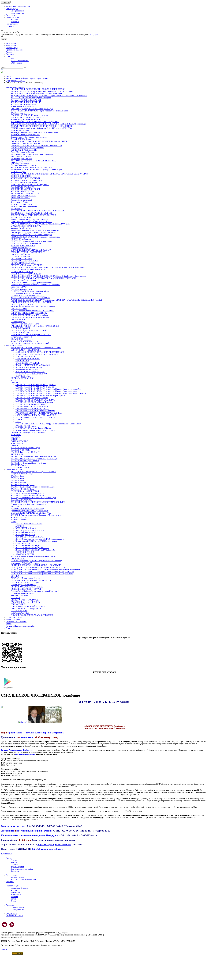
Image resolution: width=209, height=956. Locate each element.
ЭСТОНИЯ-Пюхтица (19, 465)
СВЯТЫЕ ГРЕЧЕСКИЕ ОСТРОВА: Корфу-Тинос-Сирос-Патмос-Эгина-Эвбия (48, 424)
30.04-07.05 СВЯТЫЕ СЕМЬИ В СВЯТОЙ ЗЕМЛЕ (36, 354)
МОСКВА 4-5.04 (18, 559)
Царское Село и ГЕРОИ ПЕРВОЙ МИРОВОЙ (30, 343)
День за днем (11, 875)
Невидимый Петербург (25, 754)
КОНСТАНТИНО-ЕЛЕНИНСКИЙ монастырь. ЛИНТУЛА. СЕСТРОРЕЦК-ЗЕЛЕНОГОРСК (49, 174)
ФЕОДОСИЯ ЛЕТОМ (24, 554)
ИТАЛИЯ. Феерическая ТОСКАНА (26, 452)
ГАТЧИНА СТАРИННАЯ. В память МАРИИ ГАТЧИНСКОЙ (36, 146)
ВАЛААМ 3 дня (17, 478)
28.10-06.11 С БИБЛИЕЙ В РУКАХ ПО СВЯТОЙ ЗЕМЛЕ (39, 352)
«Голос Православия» (20, 61)
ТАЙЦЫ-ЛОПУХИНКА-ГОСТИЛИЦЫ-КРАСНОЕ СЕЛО (35, 326)
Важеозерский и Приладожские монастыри (29, 137)
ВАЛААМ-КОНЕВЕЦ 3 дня (22, 489)
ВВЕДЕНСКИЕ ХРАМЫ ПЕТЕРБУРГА (27, 117)
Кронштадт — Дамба (19, 202)
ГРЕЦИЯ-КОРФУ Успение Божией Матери (33, 428)
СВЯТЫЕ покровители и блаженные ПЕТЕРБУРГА (32, 311)
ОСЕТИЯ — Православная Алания (25, 578)
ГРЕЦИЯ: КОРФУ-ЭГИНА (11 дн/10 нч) (32, 409)
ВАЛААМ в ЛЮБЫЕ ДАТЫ (22, 485)
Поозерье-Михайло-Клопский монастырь (28, 296)
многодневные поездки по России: (34, 830)
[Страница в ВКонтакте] (4, 924)
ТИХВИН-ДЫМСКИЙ (20, 328)
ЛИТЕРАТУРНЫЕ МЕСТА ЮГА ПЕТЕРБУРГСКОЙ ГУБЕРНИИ (38, 211)
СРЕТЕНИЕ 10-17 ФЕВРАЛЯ (27, 363)
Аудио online (11, 43)
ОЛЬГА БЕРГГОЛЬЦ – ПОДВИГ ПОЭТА (28, 252)
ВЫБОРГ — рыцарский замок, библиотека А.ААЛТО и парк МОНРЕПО (41, 128)
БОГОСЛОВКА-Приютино (22, 106)
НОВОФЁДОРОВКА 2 (25, 535)
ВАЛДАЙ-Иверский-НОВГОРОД (25, 491)
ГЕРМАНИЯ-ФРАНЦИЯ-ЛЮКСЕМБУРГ (28, 432)
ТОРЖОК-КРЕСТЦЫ (20, 613)
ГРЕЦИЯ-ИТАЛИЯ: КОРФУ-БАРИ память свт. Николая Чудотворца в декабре (48, 389)
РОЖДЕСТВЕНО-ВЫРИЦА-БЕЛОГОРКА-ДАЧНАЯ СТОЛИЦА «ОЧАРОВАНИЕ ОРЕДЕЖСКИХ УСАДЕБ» (57, 300)
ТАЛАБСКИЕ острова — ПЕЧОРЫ (25, 602)
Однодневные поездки (15, 81)
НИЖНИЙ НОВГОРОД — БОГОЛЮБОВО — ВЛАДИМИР (36, 565)
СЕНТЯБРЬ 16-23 (22, 376)
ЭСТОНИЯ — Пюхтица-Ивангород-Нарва (28, 463)
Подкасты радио (12, 17)
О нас (8, 56)
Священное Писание (19, 888)
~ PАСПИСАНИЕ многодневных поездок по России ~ (33, 472)
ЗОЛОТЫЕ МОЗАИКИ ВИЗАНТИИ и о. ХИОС (35, 415)
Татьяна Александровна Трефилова (45, 732)
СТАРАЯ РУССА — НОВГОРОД (24, 600)
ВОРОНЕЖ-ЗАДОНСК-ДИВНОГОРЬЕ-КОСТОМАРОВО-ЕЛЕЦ (38, 502)
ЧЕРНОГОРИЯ (17, 443)
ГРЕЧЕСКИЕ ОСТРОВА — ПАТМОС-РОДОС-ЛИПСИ (38, 413)
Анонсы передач (17, 877)
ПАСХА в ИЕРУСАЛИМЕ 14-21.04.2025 (32, 365)
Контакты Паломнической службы (20, 626)
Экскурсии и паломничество (18, 6)
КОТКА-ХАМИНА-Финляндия (24, 182)
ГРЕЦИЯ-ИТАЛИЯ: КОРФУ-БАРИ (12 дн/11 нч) (35, 385)
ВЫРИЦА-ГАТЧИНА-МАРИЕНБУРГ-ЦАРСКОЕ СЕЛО (34, 132)
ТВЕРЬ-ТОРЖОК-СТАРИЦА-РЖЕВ (26, 609)
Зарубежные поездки (14, 346)
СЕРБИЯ (14, 439)
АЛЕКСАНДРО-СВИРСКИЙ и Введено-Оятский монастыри (36, 93)
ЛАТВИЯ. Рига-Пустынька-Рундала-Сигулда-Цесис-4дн (34, 459)
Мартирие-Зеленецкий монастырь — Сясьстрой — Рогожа (35, 230)
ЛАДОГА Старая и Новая (21, 204)
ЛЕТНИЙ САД (17, 209)
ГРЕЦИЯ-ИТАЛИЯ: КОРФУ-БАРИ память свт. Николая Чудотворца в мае (46, 391)
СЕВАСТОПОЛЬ (22, 543)
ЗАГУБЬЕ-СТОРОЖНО (21, 156)
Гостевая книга (12, 24)
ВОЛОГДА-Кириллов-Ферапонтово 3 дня (28, 493)
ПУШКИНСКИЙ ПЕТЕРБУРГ (23, 280)
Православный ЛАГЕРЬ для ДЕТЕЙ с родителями (36, 541)
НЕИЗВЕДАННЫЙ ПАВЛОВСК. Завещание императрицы (35, 237)
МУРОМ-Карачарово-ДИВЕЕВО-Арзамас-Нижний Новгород (36, 561)
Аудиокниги (16, 894)
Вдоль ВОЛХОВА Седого (21, 139)
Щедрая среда (11, 914)
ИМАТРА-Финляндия (20, 163)
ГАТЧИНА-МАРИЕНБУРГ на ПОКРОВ (27, 148)
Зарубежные (8, 830)
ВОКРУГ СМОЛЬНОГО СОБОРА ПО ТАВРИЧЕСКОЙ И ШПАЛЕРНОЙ (42, 126)
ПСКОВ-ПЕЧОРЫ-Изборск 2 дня (25, 582)
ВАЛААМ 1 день (18, 113)
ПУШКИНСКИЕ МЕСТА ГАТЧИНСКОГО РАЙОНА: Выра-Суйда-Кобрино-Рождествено (48, 276)
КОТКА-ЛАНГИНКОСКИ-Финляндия (27, 180)
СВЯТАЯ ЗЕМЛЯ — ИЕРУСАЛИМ (26, 350)
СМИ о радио (16, 63)
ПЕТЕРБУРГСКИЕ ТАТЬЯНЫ (23, 263)
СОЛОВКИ (15, 598)
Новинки (14, 19)
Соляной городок (18, 322)
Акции (8, 624)
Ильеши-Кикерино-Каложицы (23, 165)
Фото (13, 58)
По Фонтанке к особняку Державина (26, 293)
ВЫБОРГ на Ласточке (20, 130)
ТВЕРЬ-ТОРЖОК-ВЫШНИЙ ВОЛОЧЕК (28, 606)
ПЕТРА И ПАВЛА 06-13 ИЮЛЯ (28, 367)
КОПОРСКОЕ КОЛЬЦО (21, 176)
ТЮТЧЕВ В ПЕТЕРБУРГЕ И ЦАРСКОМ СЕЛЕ (31, 335)
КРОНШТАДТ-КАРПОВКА (22, 187)
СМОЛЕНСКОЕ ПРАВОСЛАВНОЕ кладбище (30, 317)
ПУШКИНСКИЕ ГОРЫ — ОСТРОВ (26, 589)
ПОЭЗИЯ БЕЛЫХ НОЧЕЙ (22, 272)
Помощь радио (12, 9)
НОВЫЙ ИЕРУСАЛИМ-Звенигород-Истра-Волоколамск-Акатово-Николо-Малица (45, 569)
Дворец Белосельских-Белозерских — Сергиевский (32, 154)
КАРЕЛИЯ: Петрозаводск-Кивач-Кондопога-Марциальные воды (37, 515)
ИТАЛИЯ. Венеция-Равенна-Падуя (25, 448)
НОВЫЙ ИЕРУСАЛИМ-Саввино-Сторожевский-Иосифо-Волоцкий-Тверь (42, 574)
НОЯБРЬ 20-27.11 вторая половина (30, 372)
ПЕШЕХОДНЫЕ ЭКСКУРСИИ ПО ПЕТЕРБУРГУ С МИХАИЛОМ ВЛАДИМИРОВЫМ (48, 267)
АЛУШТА (19, 526)
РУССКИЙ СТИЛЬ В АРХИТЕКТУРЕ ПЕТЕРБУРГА (33, 306)
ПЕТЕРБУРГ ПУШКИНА (21, 259)
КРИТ (18, 422)
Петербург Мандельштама (21, 289)
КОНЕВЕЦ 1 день (18, 172)
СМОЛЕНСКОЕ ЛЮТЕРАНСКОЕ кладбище (29, 315)
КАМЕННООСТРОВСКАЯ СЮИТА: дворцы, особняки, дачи (36, 169)
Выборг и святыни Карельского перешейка (28, 504)
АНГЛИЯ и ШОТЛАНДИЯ (22, 378)
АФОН (13, 380)
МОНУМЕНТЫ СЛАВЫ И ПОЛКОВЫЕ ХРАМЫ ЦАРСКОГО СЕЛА (40, 224)
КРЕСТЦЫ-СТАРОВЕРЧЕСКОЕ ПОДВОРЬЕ (30, 185)
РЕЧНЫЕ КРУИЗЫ (14, 617)
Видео (13, 901)
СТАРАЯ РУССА (18, 319)
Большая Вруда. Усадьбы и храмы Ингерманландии (32, 109)
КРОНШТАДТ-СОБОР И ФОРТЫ (25, 193)
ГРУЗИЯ (14, 445)
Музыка (14, 890)
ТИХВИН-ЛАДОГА (19, 611)
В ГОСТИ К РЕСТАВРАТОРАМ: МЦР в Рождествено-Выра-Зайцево (39, 111)
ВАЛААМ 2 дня (17, 476)
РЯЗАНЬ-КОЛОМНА (20, 595)
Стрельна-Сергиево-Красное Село (25, 324)
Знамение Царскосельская (21, 159)
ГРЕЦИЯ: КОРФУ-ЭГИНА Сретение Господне (35, 411)
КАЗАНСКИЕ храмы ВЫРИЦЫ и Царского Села (31, 167)
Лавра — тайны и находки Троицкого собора (29, 219)
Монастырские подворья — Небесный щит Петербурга (33, 232)
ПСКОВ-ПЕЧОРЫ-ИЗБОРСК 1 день (26, 274)
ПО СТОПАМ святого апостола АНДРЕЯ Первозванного (39, 539)
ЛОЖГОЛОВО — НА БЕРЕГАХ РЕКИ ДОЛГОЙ (31, 213)
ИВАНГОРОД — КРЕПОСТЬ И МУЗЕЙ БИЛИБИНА (33, 161)
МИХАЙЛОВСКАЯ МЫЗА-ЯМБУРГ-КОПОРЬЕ (31, 222)
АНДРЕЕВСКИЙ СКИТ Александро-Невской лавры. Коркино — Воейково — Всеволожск (49, 96)
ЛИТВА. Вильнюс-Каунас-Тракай (25, 461)
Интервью (15, 22)
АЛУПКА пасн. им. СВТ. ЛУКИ (28, 524)
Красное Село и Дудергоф (21, 200)
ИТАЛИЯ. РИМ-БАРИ (20, 450)
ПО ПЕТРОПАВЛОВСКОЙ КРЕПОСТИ (28, 269)
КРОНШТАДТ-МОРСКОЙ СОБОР (25, 189)
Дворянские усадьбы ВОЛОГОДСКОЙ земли (29, 511)
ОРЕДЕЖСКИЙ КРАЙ (20, 254)
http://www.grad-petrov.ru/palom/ (54, 844)
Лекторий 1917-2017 (14, 916)
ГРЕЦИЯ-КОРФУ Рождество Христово (31, 398)
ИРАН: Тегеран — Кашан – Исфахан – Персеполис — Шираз (36, 348)
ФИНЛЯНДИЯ (17, 454)
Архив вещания (17, 867)
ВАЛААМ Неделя (18, 482)
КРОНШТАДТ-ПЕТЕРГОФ (22, 191)
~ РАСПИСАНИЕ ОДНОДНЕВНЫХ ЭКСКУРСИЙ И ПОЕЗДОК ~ (39, 89)
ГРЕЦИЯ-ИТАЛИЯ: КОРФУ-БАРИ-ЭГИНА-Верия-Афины (40, 395)
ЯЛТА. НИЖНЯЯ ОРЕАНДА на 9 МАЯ (32, 548)
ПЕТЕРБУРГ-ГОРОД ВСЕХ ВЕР (24, 261)
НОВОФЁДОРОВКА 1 (25, 532)
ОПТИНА (15, 576)
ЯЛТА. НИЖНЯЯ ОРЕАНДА (27, 545)
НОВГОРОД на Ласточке (21, 239)
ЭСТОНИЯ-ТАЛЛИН (20, 467)
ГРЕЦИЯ (14, 382)
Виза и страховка (13, 619)
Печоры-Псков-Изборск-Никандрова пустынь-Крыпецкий (35, 591)
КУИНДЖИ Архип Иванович (23, 196)
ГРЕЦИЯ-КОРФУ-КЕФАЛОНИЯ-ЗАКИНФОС (35, 400)
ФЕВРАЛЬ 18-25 (22, 361)
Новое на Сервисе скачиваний (23, 879)
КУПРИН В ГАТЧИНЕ (20, 198)
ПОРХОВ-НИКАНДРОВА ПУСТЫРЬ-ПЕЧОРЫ (31, 580)
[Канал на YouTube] (11, 924)
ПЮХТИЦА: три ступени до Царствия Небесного (31, 282)
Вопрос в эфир (12, 48)
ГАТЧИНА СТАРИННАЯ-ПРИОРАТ (26, 143)
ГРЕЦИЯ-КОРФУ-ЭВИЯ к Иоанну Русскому (34, 402)
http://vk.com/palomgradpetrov (47, 849)
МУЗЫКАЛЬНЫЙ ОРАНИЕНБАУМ (26, 226)
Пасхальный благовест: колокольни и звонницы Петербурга (35, 285)
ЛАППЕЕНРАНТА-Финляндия (24, 206)
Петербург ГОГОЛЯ (19, 287)
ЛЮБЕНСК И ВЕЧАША (21, 217)
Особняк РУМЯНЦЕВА (20, 256)
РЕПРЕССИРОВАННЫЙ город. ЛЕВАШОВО (30, 298)
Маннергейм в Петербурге (22, 228)
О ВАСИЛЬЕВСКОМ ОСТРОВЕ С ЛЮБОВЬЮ (31, 250)
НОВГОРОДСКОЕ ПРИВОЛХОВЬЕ (26, 243)
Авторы (9, 52)
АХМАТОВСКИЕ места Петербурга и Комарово (31, 98)
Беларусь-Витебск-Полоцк (22, 474)
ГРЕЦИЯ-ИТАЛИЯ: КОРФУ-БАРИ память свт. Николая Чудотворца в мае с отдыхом (50, 393)
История (14, 897)
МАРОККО (15, 437)
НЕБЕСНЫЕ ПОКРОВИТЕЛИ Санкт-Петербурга (31, 235)
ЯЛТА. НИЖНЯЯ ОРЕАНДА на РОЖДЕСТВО (35, 550)
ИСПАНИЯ (16, 435)
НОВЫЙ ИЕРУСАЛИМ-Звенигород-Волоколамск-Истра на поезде (38, 567)
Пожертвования (17, 11)
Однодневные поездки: (13, 826)
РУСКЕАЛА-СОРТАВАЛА (22, 304)
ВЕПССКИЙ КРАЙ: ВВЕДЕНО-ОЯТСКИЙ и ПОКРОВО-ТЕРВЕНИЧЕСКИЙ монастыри (48, 124)
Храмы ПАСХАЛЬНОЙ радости (24, 341)
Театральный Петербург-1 (21, 337)
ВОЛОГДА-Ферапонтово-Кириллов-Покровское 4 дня (33, 498)
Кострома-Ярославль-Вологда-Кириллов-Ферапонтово (33, 556)
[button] (2, 30)
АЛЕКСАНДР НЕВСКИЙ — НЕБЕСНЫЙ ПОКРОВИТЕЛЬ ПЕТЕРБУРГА (42, 91)
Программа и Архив (14, 50)
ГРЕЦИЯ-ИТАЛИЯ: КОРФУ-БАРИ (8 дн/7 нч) (34, 387)
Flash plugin (93, 34)
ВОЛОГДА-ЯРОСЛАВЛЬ (21, 500)
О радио (14, 860)
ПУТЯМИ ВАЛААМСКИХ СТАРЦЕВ (27, 587)
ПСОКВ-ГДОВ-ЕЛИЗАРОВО (23, 585)
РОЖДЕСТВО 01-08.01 (25, 356)
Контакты (10, 26)
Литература (15, 892)
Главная (9, 76)
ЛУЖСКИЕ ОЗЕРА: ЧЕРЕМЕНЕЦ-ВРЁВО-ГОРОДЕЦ (33, 215)
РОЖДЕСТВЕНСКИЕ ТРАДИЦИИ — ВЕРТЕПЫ (31, 302)
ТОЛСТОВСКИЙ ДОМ (20, 332)
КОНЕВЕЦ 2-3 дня (18, 517)
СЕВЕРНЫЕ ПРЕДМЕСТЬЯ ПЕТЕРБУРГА (29, 313)
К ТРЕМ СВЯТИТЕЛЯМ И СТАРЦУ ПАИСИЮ (35, 417)
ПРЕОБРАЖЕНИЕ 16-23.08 (26, 369)
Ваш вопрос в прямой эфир (22, 869)
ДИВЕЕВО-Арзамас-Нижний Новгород (27, 509)
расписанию (15, 732)
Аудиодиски (11, 15)
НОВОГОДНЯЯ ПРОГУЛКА (23, 246)
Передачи (10, 54)
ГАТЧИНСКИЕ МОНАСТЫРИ (24, 150)
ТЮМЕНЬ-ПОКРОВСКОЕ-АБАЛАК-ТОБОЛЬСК (32, 615)
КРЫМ (13, 522)
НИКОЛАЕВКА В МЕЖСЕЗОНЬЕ (30, 530)
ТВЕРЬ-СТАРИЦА (18, 604)
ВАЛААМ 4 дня (17, 480)
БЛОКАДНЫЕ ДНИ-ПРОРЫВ (23, 104)
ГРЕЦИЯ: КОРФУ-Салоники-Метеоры (31, 406)
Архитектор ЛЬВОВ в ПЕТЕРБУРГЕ (26, 100)
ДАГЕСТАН (16, 506)
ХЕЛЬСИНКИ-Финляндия (22, 339)
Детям (13, 899)
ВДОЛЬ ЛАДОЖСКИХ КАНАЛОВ (26, 119)
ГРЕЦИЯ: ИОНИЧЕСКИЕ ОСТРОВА (31, 404)
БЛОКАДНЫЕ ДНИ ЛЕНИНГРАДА (26, 102)
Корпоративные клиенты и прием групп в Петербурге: (30, 835)
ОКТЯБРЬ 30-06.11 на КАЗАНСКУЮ (31, 374)
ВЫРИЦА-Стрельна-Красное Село (25, 135)
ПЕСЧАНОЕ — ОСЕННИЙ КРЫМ (30, 537)
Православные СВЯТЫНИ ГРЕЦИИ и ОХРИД (35, 430)
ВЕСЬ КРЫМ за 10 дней (25, 528)
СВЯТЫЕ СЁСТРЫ (19, 309)
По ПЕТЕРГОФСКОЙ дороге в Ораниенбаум (30, 291)
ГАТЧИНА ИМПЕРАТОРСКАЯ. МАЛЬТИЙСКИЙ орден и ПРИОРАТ (40, 141)
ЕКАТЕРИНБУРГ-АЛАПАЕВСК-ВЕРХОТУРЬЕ (31, 513)
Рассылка (10, 882)
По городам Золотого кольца (22, 593)
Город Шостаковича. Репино (22, 152)
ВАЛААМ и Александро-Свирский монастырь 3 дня (32, 487)
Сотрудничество (17, 13)
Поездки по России (14, 469)
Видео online (11, 45)
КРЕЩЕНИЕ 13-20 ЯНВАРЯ (27, 359)
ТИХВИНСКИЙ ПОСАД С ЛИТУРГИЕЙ (28, 330)
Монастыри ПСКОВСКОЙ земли (25, 563)
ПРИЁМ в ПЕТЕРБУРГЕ (16, 622)
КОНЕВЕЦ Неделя (18, 519)
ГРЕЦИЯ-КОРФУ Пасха (25, 426)
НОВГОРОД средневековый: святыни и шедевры (31, 241)
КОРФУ (18, 419)
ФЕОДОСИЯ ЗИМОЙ (24, 552)
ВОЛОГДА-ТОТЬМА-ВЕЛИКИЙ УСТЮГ (28, 495)
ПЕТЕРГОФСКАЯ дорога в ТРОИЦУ (26, 265)
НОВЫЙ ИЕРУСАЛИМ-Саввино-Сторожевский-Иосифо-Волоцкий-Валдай (42, 572)
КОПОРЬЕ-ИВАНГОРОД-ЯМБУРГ (25, 178)
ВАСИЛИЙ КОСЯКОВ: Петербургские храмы (30, 115)
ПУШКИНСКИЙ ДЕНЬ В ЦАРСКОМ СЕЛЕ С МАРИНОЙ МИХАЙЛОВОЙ (43, 278)
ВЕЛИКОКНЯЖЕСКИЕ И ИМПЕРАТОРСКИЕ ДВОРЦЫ (35, 122)
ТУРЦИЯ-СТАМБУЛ (19, 441)
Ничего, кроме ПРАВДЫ (21, 248)
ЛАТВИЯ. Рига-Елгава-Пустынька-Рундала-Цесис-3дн (33, 456)
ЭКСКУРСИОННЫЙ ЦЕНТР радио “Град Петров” (27, 78)
